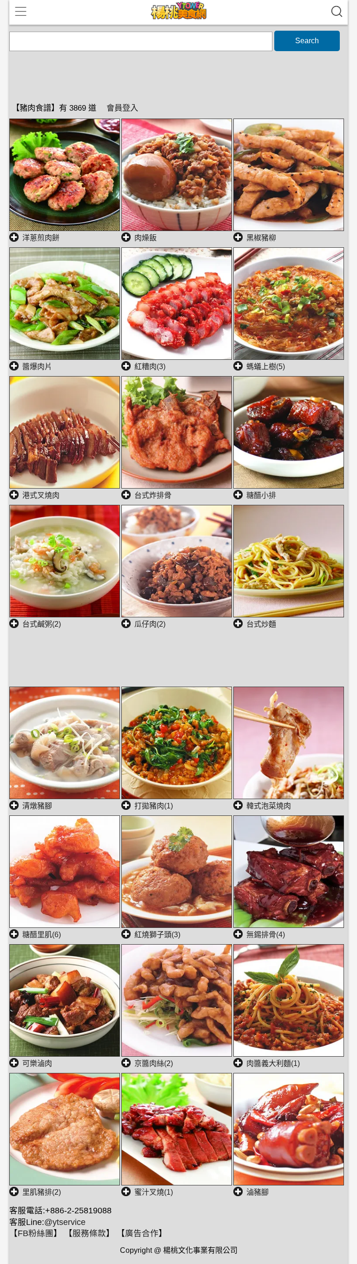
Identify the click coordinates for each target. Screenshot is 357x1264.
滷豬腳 (257, 1192)
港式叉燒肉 (41, 495)
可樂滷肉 (37, 1063)
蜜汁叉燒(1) (153, 1192)
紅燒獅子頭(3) (157, 935)
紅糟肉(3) (149, 367)
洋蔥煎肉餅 (41, 238)
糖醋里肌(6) (41, 935)
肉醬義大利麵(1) (273, 1063)
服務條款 (89, 1233)
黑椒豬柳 (261, 238)
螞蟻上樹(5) (265, 367)
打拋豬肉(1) (153, 806)
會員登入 (122, 108)
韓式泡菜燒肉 (268, 806)
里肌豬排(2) (41, 1192)
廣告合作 (142, 1233)
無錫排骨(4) (265, 935)
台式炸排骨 (153, 495)
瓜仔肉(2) (149, 624)
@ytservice (65, 1222)
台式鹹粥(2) (41, 624)
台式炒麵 (261, 624)
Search (307, 41)
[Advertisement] (178, 663)
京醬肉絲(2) (153, 1063)
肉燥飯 (145, 238)
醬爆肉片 (37, 367)
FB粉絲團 (35, 1233)
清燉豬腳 (37, 806)
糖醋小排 (261, 495)
